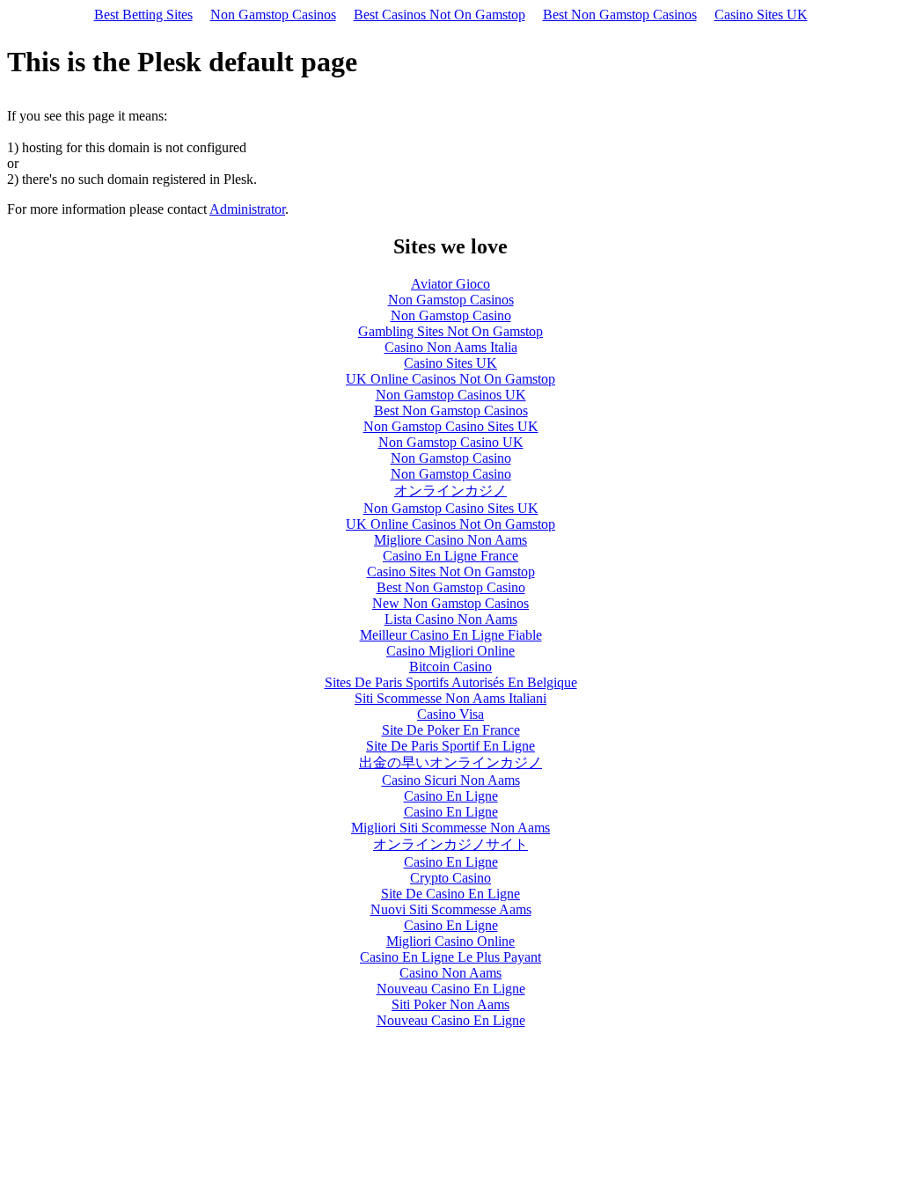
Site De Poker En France (451, 729)
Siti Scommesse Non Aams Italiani (450, 698)
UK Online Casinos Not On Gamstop (450, 378)
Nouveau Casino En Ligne (451, 988)
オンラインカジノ (450, 490)
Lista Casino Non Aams (451, 619)
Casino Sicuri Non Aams (451, 780)
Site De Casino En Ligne (450, 893)
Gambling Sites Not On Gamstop (450, 331)
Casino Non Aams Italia (451, 347)
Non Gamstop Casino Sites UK (450, 426)
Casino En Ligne (451, 795)
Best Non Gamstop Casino (451, 587)
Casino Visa (450, 714)
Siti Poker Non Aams (450, 1004)
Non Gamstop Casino (451, 315)
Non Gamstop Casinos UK (451, 394)
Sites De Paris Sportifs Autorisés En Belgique (451, 682)
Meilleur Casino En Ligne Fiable (451, 634)
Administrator (247, 209)
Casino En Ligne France (450, 555)
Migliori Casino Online (450, 941)
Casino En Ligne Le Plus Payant (450, 956)
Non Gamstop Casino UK (451, 442)
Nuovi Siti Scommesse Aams (450, 909)
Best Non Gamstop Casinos (620, 14)
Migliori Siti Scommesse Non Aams (450, 827)
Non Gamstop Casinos (273, 14)
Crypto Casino (450, 877)
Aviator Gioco (450, 283)
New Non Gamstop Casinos (450, 603)
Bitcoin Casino (450, 666)
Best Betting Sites (143, 14)
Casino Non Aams (450, 972)
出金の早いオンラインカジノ (450, 762)
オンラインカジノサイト (450, 844)
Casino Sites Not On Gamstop (451, 571)
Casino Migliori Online (450, 650)
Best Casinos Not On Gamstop (439, 14)
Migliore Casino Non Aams (450, 539)
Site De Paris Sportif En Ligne (450, 745)
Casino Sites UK (761, 14)
